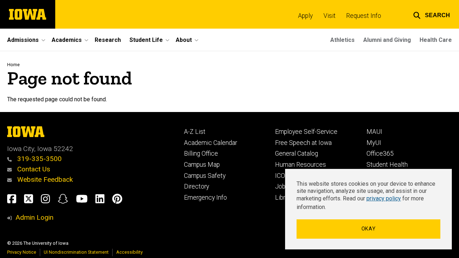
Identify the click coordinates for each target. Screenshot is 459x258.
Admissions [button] (23, 39)
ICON (282, 175)
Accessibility (129, 252)
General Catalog (296, 153)
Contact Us (32, 169)
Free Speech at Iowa (303, 142)
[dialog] (368, 209)
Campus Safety (205, 175)
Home (13, 64)
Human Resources (300, 164)
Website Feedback (44, 179)
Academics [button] (67, 39)
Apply (305, 15)
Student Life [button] (146, 39)
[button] (431, 14)
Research (108, 39)
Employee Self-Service (306, 131)
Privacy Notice (21, 252)
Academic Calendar (210, 142)
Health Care (436, 39)
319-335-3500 (38, 159)
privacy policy (383, 198)
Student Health (387, 164)
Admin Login (34, 217)
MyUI (373, 142)
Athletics (342, 39)
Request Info (363, 15)
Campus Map (202, 164)
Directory (196, 186)
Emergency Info (205, 197)
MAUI (374, 131)
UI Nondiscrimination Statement (76, 252)
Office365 (380, 153)
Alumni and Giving (387, 39)
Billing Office (201, 153)
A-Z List (194, 131)
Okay (368, 229)
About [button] (184, 39)
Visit (329, 15)
